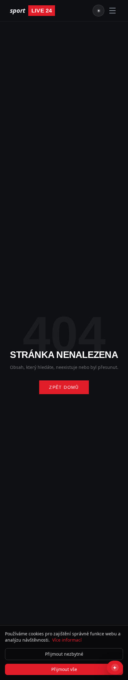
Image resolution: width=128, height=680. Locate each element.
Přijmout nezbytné (64, 654)
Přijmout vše (64, 669)
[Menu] (112, 10)
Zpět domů (64, 387)
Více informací (67, 640)
